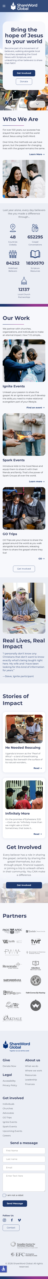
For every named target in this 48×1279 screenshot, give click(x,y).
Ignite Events (10, 1122)
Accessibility (9, 1081)
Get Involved (24, 73)
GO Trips (7, 1117)
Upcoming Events (12, 1131)
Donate (24, 81)
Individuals (8, 1104)
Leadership (31, 1079)
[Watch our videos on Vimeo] (19, 1220)
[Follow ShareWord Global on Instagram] (4, 1220)
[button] (4, 6)
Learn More (35, 154)
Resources (30, 1075)
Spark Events (10, 1126)
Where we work (33, 1070)
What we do (31, 1066)
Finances (30, 1084)
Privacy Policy (10, 1085)
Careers (7, 1135)
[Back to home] (24, 6)
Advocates (8, 1113)
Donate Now (9, 1066)
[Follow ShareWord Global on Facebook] (12, 1220)
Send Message (15, 1203)
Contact (11, 1227)
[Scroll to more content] (37, 104)
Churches (8, 1108)
